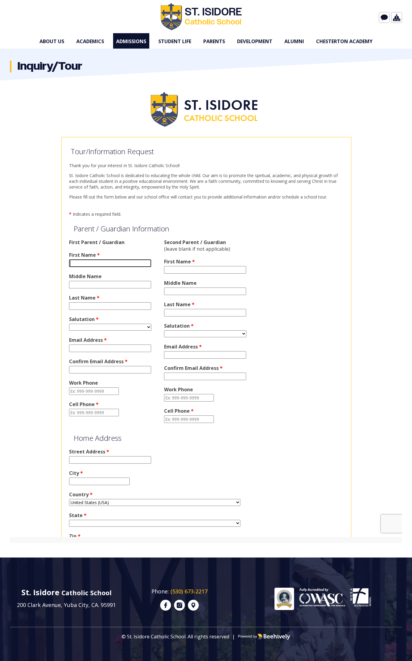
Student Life (174, 41)
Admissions (131, 41)
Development (254, 41)
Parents (214, 41)
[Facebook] (165, 605)
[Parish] (396, 17)
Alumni (294, 41)
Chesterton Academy (344, 41)
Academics (90, 41)
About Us (52, 41)
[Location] (193, 605)
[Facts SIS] (384, 17)
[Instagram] (179, 605)
